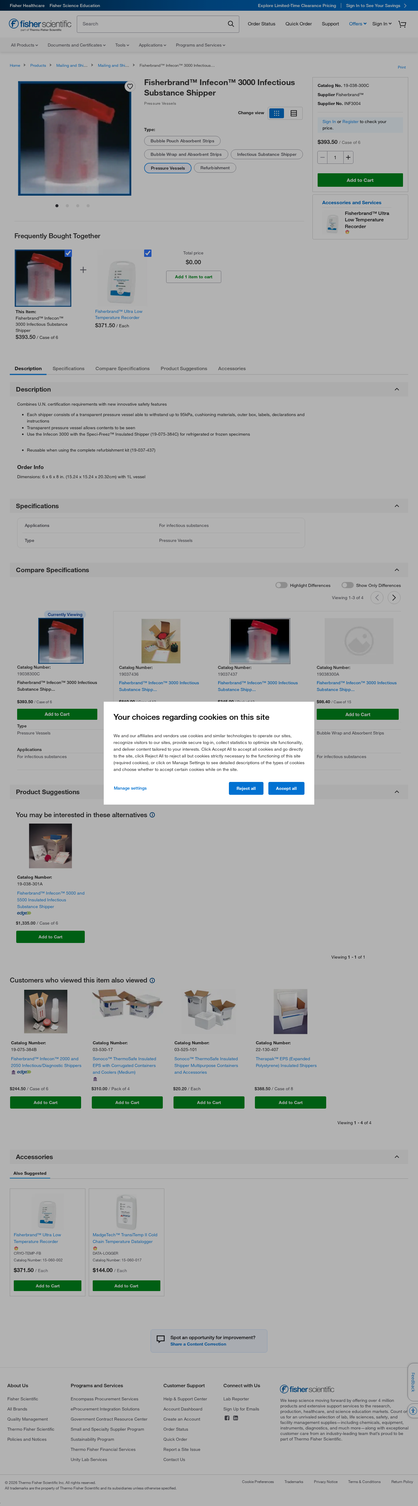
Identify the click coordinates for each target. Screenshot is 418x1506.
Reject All (246, 788)
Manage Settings (130, 788)
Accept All (286, 788)
